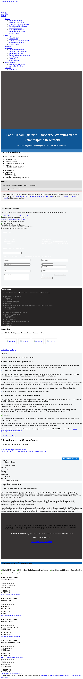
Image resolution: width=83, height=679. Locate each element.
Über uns (8, 68)
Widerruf (61, 675)
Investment (8, 46)
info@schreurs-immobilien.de (10, 594)
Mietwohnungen (14, 37)
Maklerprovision (14, 60)
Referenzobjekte (14, 33)
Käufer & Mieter (10, 62)
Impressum (44, 675)
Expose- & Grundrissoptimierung (19, 55)
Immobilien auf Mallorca (17, 31)
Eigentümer (8, 48)
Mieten (7, 35)
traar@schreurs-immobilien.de (10, 636)
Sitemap (67, 675)
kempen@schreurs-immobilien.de (11, 673)
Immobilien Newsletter (16, 66)
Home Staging (13, 57)
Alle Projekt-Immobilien (16, 30)
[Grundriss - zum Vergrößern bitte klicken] (11, 341)
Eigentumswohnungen (16, 20)
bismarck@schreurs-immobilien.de (12, 657)
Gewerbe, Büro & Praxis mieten (19, 40)
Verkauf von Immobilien (16, 49)
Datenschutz (53, 675)
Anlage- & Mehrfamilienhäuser (19, 24)
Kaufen (7, 19)
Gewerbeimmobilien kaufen (18, 26)
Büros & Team (13, 69)
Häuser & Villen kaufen (16, 22)
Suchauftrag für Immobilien (18, 64)
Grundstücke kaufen (15, 28)
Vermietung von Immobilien (18, 51)
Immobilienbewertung (16, 53)
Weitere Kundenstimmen (41, 541)
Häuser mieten (13, 39)
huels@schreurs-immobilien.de (11, 615)
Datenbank (12, 59)
